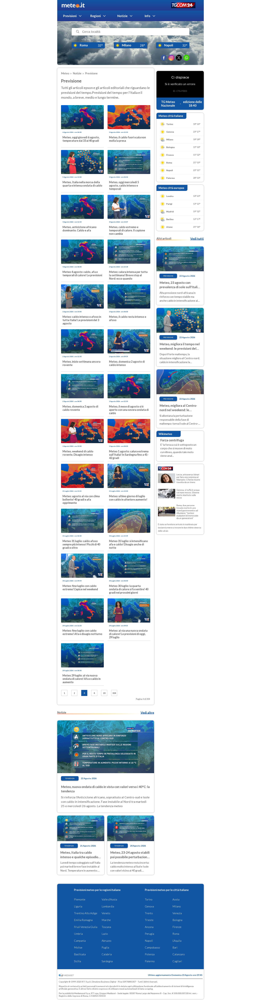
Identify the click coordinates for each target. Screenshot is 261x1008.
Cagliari (177, 961)
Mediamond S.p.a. (82, 993)
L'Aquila (176, 940)
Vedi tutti (197, 238)
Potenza (150, 954)
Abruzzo (106, 940)
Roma (175, 933)
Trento (149, 913)
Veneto (106, 913)
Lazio (105, 933)
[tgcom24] (183, 5)
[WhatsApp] (186, 58)
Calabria (107, 954)
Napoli (149, 940)
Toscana (106, 927)
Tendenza (69, 778)
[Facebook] (164, 58)
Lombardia (108, 906)
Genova (149, 906)
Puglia (105, 947)
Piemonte (79, 899)
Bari (174, 947)
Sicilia (77, 961)
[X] (179, 58)
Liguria (78, 906)
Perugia (149, 933)
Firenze (176, 927)
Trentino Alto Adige (85, 913)
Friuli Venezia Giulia (85, 927)
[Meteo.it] (73, 5)
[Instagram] (171, 58)
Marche (106, 920)
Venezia (177, 913)
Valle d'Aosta (109, 899)
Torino (148, 899)
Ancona (149, 927)
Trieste (149, 920)
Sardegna (107, 961)
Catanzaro (178, 954)
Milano (176, 906)
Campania (80, 940)
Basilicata (80, 954)
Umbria (78, 933)
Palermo (150, 961)
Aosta (175, 899)
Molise (78, 947)
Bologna (177, 920)
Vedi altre (147, 712)
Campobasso (152, 947)
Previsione (168, 276)
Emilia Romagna (83, 920)
